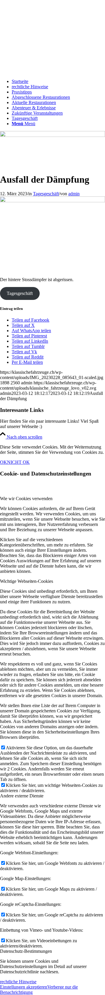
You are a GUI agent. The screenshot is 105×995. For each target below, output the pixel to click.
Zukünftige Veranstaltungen (37, 113)
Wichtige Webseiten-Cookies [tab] (26, 581)
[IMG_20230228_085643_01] (52, 135)
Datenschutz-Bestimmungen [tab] (26, 951)
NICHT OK (18, 462)
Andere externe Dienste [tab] (21, 795)
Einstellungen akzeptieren (23, 986)
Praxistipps (22, 91)
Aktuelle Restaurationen (34, 102)
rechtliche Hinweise (30, 86)
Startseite (20, 81)
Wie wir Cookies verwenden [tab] (26, 498)
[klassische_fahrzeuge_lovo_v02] (52, 71)
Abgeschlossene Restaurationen (41, 97)
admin (74, 193)
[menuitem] (58, 123)
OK (3, 462)
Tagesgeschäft (25, 118)
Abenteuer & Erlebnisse (34, 107)
